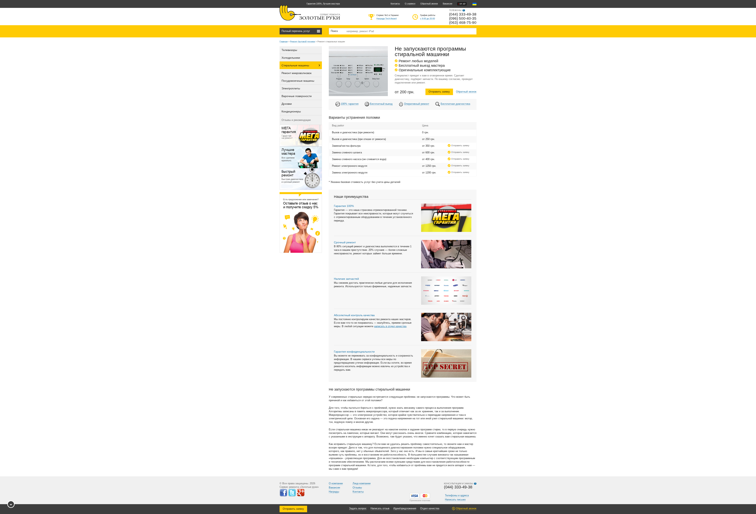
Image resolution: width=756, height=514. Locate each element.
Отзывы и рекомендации (296, 120)
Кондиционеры (291, 111)
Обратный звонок (429, 3)
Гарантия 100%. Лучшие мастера (323, 3)
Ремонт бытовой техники (302, 41)
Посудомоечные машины (298, 80)
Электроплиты (291, 88)
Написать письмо (455, 499)
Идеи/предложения (404, 508)
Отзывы (357, 487)
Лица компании (362, 483)
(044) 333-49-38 (462, 14)
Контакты (395, 3)
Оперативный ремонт (416, 103)
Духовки (287, 103)
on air (462, 3)
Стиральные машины (295, 65)
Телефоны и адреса (457, 495)
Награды (334, 491)
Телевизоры (289, 50)
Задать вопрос (358, 508)
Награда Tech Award (386, 18)
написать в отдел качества (390, 326)
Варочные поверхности (297, 96)
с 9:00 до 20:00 (427, 18)
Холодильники (291, 57)
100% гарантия (350, 103)
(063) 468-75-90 (462, 22)
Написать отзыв (380, 508)
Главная (284, 41)
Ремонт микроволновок (296, 73)
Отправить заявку (439, 91)
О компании (336, 483)
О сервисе (410, 3)
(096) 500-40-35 (462, 18)
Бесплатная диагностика (455, 103)
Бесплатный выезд (381, 103)
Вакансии (447, 3)
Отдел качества (429, 508)
